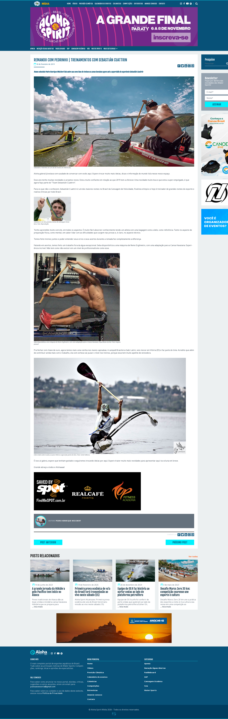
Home (69, 3)
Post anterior (48, 542)
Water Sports (96, 49)
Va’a (88, 49)
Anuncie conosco (151, 3)
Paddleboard (60, 49)
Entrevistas (138, 3)
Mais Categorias (109, 49)
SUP (68, 49)
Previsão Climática (86, 3)
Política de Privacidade (52, 693)
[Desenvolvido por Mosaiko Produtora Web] (114, 714)
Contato (162, 3)
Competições (127, 3)
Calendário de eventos (103, 3)
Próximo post (179, 542)
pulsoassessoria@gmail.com (42, 686)
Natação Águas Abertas (45, 49)
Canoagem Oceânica (78, 49)
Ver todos (193, 557)
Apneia (32, 49)
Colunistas (117, 3)
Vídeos (75, 3)
